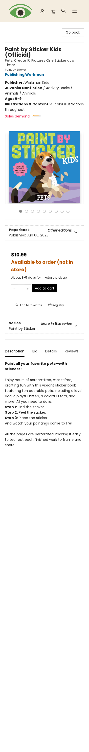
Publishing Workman (24, 74)
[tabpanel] (44, 410)
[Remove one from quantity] (14, 288)
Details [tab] (51, 351)
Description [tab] (14, 351)
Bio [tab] (34, 351)
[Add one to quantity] (27, 288)
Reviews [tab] (71, 351)
